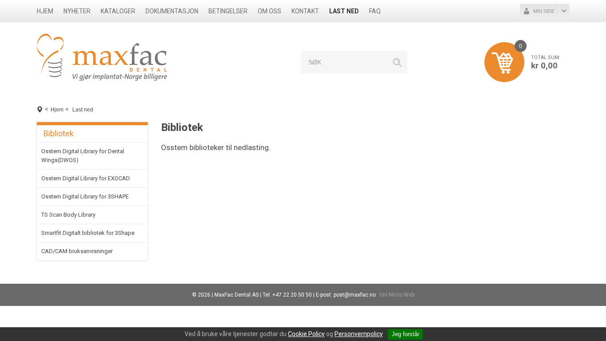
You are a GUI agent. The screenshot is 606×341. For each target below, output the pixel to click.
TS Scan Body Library (68, 214)
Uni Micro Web (396, 295)
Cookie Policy (306, 333)
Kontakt (305, 11)
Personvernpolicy (358, 333)
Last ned (344, 11)
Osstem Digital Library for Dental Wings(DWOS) (82, 155)
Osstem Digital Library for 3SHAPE (85, 196)
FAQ (375, 11)
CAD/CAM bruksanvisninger (77, 251)
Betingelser (228, 11)
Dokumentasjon (172, 11)
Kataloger (118, 11)
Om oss (269, 11)
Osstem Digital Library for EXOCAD (85, 178)
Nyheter (77, 11)
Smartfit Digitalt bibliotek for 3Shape (87, 233)
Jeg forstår (405, 334)
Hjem (45, 11)
